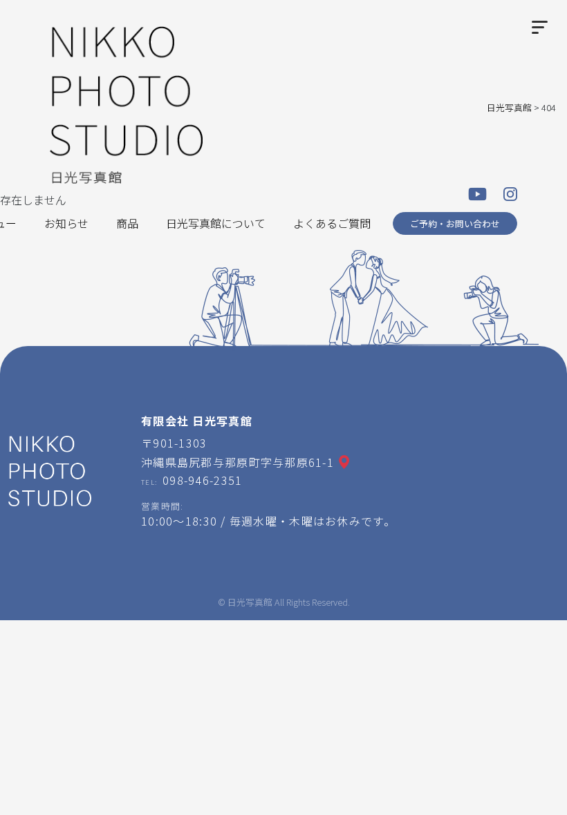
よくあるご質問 (332, 223)
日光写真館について (216, 223)
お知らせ (66, 223)
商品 (127, 223)
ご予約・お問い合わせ (455, 223)
